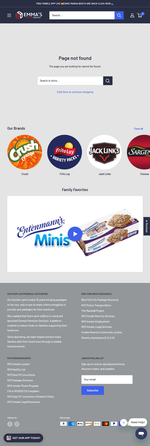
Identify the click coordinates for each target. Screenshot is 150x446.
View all (138, 128)
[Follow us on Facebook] (9, 424)
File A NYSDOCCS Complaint (23, 391)
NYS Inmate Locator (18, 364)
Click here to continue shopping (75, 92)
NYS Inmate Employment (95, 321)
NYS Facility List (16, 369)
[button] (23, 438)
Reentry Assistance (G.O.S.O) (97, 337)
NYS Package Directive (20, 380)
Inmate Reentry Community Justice (101, 332)
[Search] (119, 15)
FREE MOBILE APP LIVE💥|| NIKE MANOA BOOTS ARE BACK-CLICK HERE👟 (75, 3)
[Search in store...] (107, 80)
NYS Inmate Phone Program (23, 385)
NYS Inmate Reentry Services (98, 316)
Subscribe (92, 390)
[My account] (132, 15)
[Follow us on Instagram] (16, 424)
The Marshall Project (92, 310)
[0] (139, 15)
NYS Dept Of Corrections (21, 374)
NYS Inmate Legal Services (96, 326)
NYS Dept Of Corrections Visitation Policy (30, 396)
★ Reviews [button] (146, 226)
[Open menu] (9, 15)
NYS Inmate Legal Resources (23, 401)
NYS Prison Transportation (96, 305)
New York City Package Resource (100, 299)
